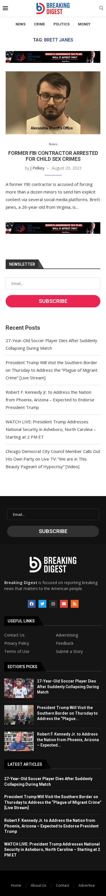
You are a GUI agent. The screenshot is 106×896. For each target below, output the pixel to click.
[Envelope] (64, 604)
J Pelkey (37, 168)
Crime (39, 24)
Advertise (87, 885)
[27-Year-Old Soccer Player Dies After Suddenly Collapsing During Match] (19, 688)
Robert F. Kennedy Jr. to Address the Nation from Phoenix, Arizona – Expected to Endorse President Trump (50, 399)
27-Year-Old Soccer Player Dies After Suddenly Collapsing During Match (68, 686)
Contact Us (14, 635)
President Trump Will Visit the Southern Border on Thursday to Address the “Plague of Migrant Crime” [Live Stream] (52, 370)
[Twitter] (42, 604)
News (20, 24)
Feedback (64, 643)
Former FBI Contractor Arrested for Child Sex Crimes (53, 156)
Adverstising (67, 635)
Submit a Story (69, 651)
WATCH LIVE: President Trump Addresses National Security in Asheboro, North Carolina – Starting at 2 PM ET (51, 429)
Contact (62, 885)
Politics (61, 24)
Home (16, 885)
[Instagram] (53, 604)
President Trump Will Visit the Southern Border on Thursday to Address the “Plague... (67, 713)
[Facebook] (32, 604)
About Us (38, 885)
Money (84, 24)
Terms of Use (16, 651)
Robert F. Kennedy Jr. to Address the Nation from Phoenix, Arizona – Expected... (68, 739)
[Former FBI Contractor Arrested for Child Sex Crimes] (53, 102)
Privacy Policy (16, 643)
